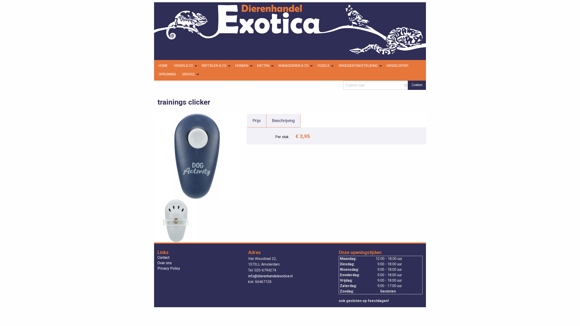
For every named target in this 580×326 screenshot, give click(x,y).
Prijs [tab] (256, 120)
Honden (241, 66)
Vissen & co (183, 66)
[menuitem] (163, 66)
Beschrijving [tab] (283, 120)
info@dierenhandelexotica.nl (270, 276)
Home (163, 66)
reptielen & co (214, 66)
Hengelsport (398, 66)
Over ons (164, 263)
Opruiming (167, 74)
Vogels (323, 66)
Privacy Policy (168, 269)
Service (188, 74)
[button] (197, 156)
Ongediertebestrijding (358, 66)
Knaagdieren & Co (293, 66)
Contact (163, 258)
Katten (263, 66)
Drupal (159, 57)
